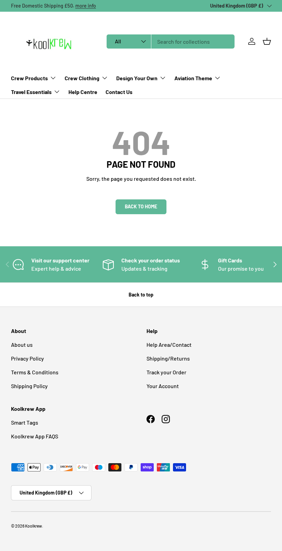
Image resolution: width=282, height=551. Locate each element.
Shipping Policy (29, 386)
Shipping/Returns (168, 358)
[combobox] (171, 41)
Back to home (141, 206)
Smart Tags (24, 422)
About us (22, 344)
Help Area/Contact (169, 344)
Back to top (141, 295)
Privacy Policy (27, 358)
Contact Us (119, 92)
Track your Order (166, 372)
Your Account (163, 386)
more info (85, 6)
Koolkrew (33, 525)
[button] (266, 41)
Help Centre (82, 92)
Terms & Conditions (34, 372)
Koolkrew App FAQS (34, 436)
